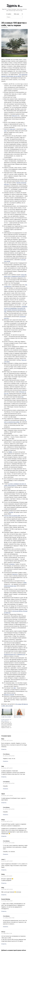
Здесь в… (14, 5)
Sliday (25, 582)
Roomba (11, 512)
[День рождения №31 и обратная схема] (19, 712)
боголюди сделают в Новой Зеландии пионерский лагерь (15, 309)
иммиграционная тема (10, 586)
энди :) (3, 859)
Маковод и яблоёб (9, 694)
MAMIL (10, 452)
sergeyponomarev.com (10, 654)
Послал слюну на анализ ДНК (12, 515)
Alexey (3, 931)
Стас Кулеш (6, 754)
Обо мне (16, 14)
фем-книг (12, 129)
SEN (14, 688)
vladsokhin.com (21, 654)
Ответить (3, 749)
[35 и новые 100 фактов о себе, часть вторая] (6, 712)
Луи (22, 396)
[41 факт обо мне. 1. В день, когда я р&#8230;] (7, 723)
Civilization (12, 564)
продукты (15, 574)
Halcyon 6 (14, 115)
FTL (19, 115)
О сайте (8, 14)
